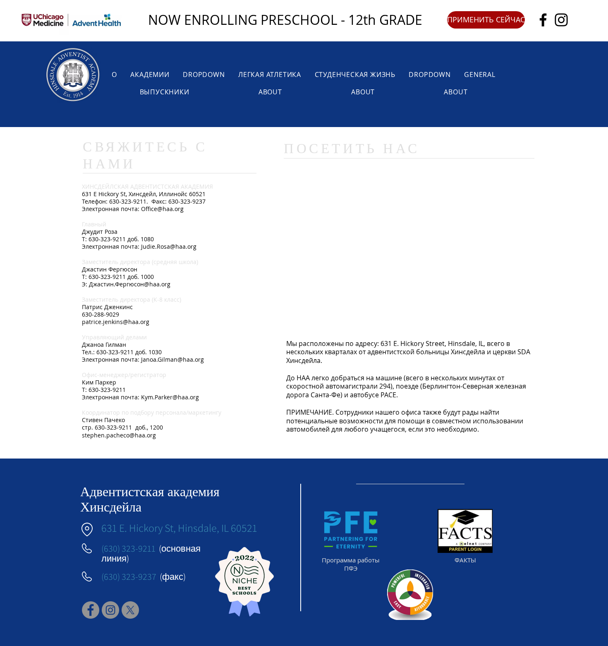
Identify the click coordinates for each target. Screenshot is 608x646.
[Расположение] (86, 529)
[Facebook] (543, 20)
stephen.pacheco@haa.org (119, 435)
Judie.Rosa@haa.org (168, 246)
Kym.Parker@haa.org (170, 397)
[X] (130, 610)
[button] (486, 20)
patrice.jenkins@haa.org (115, 322)
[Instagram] (561, 20)
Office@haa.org (162, 209)
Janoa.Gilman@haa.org (172, 359)
